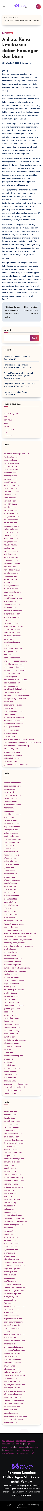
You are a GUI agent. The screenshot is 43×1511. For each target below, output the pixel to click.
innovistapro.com (11, 557)
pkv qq (6, 426)
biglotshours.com (11, 833)
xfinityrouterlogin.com (13, 1394)
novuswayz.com (10, 545)
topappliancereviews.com (14, 1400)
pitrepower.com (10, 1378)
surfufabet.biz (10, 886)
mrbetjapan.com (10, 1272)
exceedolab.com (10, 579)
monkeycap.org (10, 1193)
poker (6, 423)
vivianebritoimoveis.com (14, 1187)
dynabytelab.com (11, 469)
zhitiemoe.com (10, 1062)
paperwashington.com (13, 705)
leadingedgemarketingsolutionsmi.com (20, 933)
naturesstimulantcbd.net (14, 1087)
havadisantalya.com (12, 795)
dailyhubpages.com (12, 683)
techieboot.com (10, 802)
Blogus (34, 1505)
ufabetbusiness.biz (12, 864)
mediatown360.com (12, 1382)
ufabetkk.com (9, 1256)
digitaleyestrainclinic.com (14, 1385)
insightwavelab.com (12, 614)
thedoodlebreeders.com (14, 1006)
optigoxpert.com (11, 542)
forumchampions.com (13, 1134)
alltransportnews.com (13, 921)
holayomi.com (9, 736)
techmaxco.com (10, 576)
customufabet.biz (11, 896)
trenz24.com (9, 1234)
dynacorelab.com (11, 488)
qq (16, 1447)
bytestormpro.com (11, 623)
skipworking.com (11, 1237)
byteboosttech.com (12, 824)
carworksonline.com (12, 1162)
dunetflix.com (9, 1037)
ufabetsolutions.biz (12, 880)
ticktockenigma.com (12, 636)
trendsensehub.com (12, 633)
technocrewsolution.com (14, 1181)
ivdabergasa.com (11, 974)
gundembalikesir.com (12, 805)
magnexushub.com (12, 827)
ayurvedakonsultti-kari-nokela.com (18, 946)
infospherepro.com (12, 601)
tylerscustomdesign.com (14, 1159)
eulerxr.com (9, 639)
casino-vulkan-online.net (14, 1375)
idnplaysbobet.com (12, 686)
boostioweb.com (10, 460)
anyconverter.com (11, 1243)
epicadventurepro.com (13, 611)
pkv (5, 417)
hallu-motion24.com (12, 1360)
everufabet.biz (10, 911)
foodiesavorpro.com (12, 604)
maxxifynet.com (11, 482)
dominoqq (8, 435)
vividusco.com (10, 498)
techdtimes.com (10, 798)
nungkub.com (9, 1065)
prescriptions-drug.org (13, 1178)
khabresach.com (10, 1410)
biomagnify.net (10, 1093)
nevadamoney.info (11, 1328)
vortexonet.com (10, 479)
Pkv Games (7, 33)
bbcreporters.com (11, 927)
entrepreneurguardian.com (15, 699)
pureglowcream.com (12, 1284)
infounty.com (9, 987)
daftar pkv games (11, 414)
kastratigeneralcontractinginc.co (17, 936)
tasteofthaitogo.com (12, 1294)
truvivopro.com (10, 495)
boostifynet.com (11, 532)
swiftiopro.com (10, 567)
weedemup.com (10, 708)
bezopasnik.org (10, 1300)
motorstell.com (10, 1171)
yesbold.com (9, 811)
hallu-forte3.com (11, 1356)
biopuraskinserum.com (13, 1319)
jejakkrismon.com (11, 1250)
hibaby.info (8, 702)
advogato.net (9, 1206)
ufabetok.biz (9, 908)
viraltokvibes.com (11, 1184)
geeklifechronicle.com (13, 598)
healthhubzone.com (12, 814)
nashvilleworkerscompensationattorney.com (22, 742)
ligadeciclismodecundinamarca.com (19, 739)
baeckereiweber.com (12, 783)
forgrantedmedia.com (13, 1152)
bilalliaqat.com (10, 714)
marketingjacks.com (12, 1397)
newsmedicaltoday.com (13, 724)
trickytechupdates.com (13, 1403)
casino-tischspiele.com (13, 1225)
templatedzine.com (12, 1024)
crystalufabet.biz (11, 905)
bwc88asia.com (10, 993)
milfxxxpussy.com (11, 1043)
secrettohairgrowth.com (14, 1291)
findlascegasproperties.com (15, 661)
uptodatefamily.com (12, 1046)
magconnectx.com (11, 730)
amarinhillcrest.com (12, 1200)
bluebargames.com (12, 1137)
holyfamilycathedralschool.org (16, 746)
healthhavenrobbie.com (13, 664)
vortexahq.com (10, 501)
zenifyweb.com (10, 652)
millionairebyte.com (12, 758)
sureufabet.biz (10, 893)
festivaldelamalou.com (13, 1140)
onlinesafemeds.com (12, 839)
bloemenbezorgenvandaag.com (17, 1287)
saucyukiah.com (10, 1112)
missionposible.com (12, 1388)
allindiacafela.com (11, 1369)
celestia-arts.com (11, 1131)
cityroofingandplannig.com (15, 971)
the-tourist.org (10, 1203)
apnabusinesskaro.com (13, 1419)
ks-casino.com (10, 999)
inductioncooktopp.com (13, 721)
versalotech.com (11, 573)
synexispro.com (10, 733)
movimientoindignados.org (15, 1040)
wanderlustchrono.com (13, 626)
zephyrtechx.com (11, 539)
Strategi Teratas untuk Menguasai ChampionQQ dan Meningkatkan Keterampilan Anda (18, 375)
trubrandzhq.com (11, 529)
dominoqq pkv (10, 429)
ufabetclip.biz (9, 849)
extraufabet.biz (10, 874)
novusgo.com (9, 620)
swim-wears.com (11, 1149)
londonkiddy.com (11, 749)
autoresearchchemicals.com (15, 1416)
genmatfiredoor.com (12, 658)
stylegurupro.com (11, 589)
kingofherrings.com (12, 1269)
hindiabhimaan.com (12, 1407)
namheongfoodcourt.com (14, 1350)
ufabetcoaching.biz (12, 752)
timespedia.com (10, 1247)
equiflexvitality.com (12, 673)
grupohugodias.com (12, 1009)
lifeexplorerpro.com (12, 617)
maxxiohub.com (10, 507)
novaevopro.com (11, 523)
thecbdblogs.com (11, 1413)
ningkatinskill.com (11, 1018)
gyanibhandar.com (11, 842)
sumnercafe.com (11, 1034)
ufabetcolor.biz (10, 871)
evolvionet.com (10, 473)
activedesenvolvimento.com (15, 680)
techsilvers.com (10, 1015)
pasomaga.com (10, 1081)
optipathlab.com (10, 466)
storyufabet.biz (10, 899)
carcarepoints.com (11, 1002)
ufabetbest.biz (10, 889)
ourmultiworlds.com (12, 1121)
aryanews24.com (11, 952)
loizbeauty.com (10, 1240)
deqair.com (8, 1012)
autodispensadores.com (14, 717)
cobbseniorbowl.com (12, 962)
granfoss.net (9, 1366)
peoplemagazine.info (12, 786)
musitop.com (9, 1049)
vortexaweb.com (11, 513)
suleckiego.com (10, 1422)
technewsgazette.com (13, 1262)
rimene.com (9, 1331)
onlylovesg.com (10, 677)
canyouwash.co (10, 792)
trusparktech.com (11, 526)
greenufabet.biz (10, 867)
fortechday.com (10, 761)
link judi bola (21, 1441)
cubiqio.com (9, 595)
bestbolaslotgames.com (13, 692)
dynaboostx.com (11, 551)
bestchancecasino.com (13, 711)
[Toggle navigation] (4, 6)
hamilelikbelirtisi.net (12, 570)
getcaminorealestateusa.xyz (16, 764)
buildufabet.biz (10, 918)
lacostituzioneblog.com (13, 1056)
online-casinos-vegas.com (15, 1391)
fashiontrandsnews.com (14, 924)
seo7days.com (10, 1281)
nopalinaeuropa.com (12, 1090)
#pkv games (26, 63)
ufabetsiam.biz (10, 858)
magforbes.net (10, 1190)
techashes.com (10, 789)
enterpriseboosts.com (13, 1215)
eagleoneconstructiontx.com (16, 670)
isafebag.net (9, 1209)
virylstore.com (10, 1168)
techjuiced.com (10, 820)
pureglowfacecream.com (14, 1265)
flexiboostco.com (11, 457)
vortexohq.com (10, 608)
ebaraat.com (9, 817)
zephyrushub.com (11, 463)
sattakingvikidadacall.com (15, 689)
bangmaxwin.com (11, 1309)
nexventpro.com (10, 535)
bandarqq (31, 1441)
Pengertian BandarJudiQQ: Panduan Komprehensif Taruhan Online (19, 385)
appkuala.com (9, 1278)
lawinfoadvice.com (12, 1027)
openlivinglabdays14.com (14, 943)
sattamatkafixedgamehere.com (17, 695)
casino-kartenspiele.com (14, 1218)
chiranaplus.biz (10, 1344)
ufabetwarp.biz (10, 846)
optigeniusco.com (11, 516)
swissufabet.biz (10, 861)
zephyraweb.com (11, 510)
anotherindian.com (12, 1068)
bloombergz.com (11, 1212)
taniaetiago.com (10, 1075)
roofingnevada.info (12, 727)
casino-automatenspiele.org (15, 1221)
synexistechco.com (12, 491)
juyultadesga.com (11, 977)
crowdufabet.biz (11, 914)
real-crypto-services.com (14, 980)
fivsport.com (9, 1021)
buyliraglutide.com (11, 836)
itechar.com (9, 808)
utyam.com (8, 1053)
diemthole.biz (9, 1253)
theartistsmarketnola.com (14, 1341)
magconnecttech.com (13, 648)
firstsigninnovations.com (14, 1143)
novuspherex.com (11, 520)
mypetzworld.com (11, 983)
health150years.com (12, 1174)
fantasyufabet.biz (11, 855)
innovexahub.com (11, 485)
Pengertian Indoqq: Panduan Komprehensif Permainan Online (17, 366)
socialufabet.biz (10, 883)
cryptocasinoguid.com (13, 930)
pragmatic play (34, 1447)
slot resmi (10, 1441)
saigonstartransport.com (14, 1306)
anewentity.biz (10, 1275)
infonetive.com (10, 1313)
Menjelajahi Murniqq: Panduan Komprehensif (17, 393)
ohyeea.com (9, 1059)
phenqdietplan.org (11, 1031)
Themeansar (21, 1508)
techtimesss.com (11, 1165)
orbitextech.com (11, 645)
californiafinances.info (13, 1322)
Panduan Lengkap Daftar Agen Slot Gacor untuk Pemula (21, 1477)
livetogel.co (8, 655)
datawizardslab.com (12, 592)
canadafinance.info (12, 1325)
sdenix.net (8, 1196)
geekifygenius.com (12, 642)
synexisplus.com (11, 476)
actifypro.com (10, 548)
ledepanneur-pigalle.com (14, 1334)
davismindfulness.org (13, 755)
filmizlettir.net (10, 1118)
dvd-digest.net (10, 1338)
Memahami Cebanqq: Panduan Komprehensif (17, 358)
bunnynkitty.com (11, 1297)
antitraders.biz (10, 949)
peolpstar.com (9, 1156)
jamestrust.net (10, 1231)
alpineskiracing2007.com (14, 1372)
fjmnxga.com (9, 1303)
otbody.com (9, 1228)
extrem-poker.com (11, 996)
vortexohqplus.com (12, 564)
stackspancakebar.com (13, 1347)
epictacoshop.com (11, 1316)
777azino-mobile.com (13, 958)
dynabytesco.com (11, 586)
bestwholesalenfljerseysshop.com (18, 940)
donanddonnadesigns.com (15, 667)
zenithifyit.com (10, 504)
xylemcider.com (10, 1071)
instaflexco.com (10, 554)
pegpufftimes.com (11, 1127)
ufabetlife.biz (9, 877)
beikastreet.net (10, 1115)
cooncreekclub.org (11, 1124)
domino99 (8, 420)
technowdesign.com (12, 965)
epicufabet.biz (10, 902)
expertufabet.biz (11, 852)
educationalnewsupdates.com (16, 454)
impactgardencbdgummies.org (16, 1084)
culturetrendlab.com (12, 629)
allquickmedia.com (11, 1259)
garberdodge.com (11, 1146)
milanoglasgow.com (12, 1353)
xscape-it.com (10, 955)
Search (8, 330)
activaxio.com (9, 582)
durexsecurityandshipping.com (17, 968)
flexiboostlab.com (11, 560)
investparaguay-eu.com (14, 990)
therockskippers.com (12, 1363)
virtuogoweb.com (11, 830)
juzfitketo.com (10, 1078)
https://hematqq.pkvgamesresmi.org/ (18, 1453)
